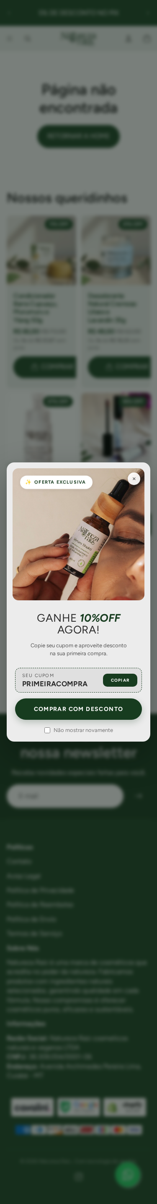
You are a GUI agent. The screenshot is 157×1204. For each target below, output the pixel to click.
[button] (78, 680)
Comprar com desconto (79, 709)
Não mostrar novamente (83, 730)
